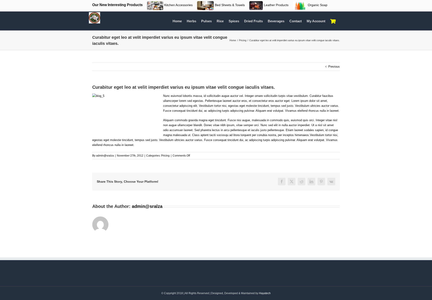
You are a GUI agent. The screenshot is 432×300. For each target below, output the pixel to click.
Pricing (165, 155)
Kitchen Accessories (178, 5)
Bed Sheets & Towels (230, 5)
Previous (334, 66)
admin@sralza (105, 155)
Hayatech (265, 293)
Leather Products (276, 5)
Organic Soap (317, 5)
